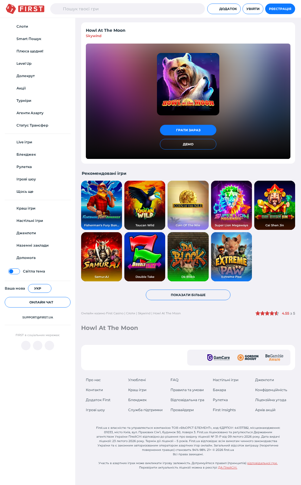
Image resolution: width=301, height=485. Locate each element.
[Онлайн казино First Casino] (25, 9)
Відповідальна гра (187, 400)
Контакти (94, 390)
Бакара (219, 390)
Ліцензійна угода (270, 400)
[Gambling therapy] (247, 357)
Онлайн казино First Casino (102, 313)
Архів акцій (265, 410)
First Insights (224, 410)
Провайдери (182, 410)
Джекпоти (264, 380)
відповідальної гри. (262, 463)
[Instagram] (49, 345)
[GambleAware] (274, 357)
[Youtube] (26, 345)
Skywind (93, 36)
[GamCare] (218, 357)
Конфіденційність (271, 390)
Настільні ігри (225, 380)
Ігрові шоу (95, 410)
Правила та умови (187, 390)
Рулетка (220, 400)
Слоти (130, 313)
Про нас (93, 380)
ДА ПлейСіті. (227, 467)
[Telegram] (37, 345)
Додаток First (98, 400)
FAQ (174, 380)
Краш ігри (137, 390)
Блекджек (137, 400)
